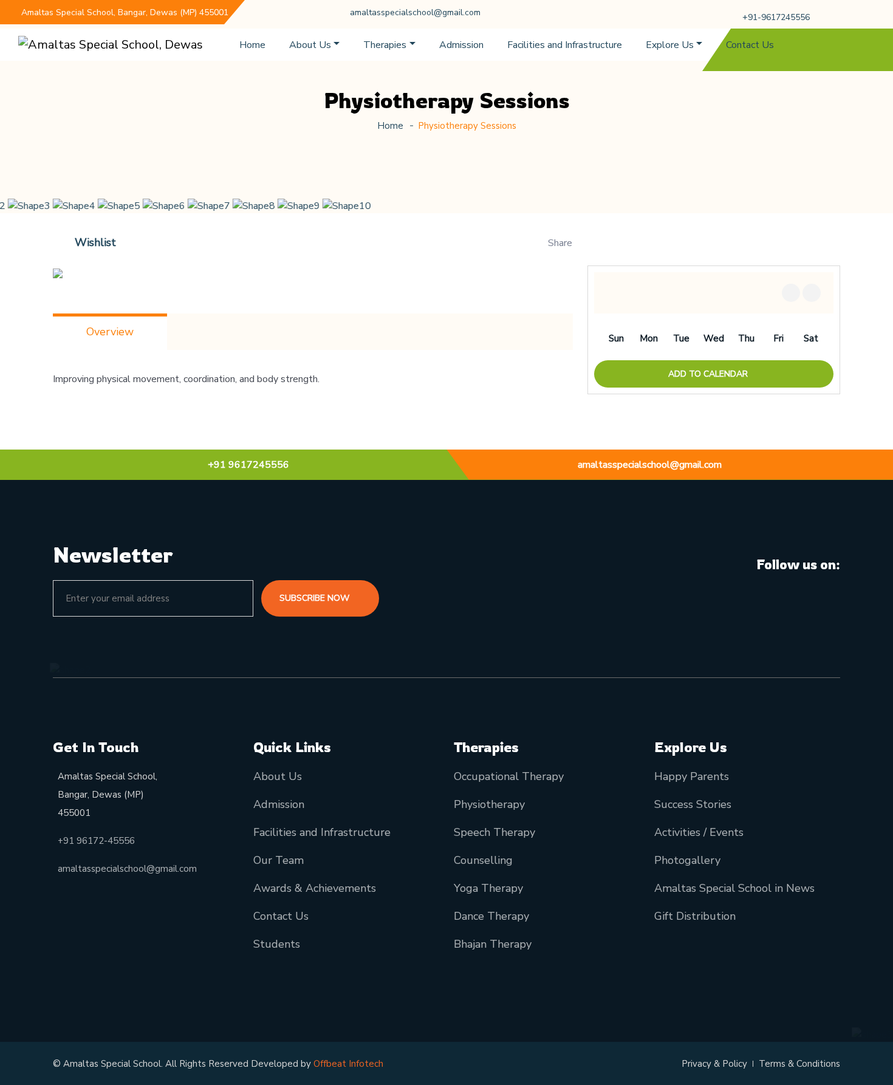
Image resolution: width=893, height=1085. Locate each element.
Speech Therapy (494, 832)
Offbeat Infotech (348, 1064)
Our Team (278, 860)
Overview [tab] (110, 331)
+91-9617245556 (776, 17)
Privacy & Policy (714, 1064)
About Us (310, 45)
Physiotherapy (489, 804)
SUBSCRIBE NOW (315, 598)
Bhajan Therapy (493, 944)
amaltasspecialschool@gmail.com (415, 12)
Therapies (384, 45)
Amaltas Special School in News (734, 888)
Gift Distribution (695, 916)
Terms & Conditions (799, 1064)
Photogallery (687, 860)
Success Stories (692, 804)
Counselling (483, 860)
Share (560, 243)
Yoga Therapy (488, 888)
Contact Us (750, 45)
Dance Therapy (491, 916)
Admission (461, 45)
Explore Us (670, 45)
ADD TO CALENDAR (709, 374)
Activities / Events (699, 832)
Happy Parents (691, 776)
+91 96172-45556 (96, 841)
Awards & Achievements (314, 888)
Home (252, 45)
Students (276, 944)
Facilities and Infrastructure (564, 45)
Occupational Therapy (509, 776)
